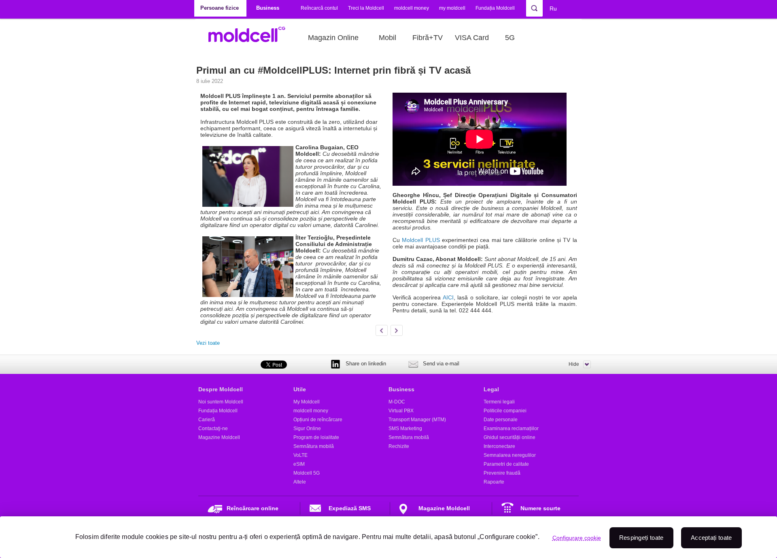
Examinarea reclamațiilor (511, 428)
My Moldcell (306, 402)
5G (510, 38)
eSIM (299, 464)
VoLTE (300, 455)
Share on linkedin (366, 364)
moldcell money (411, 8)
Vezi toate (208, 343)
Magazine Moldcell (219, 437)
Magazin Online (333, 38)
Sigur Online (307, 428)
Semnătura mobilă (313, 446)
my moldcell (452, 8)
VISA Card (472, 38)
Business (401, 389)
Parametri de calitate (506, 464)
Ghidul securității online (509, 437)
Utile (299, 389)
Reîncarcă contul (319, 8)
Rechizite (398, 446)
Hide (574, 364)
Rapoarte (494, 482)
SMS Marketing (405, 428)
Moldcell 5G (306, 473)
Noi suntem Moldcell (220, 402)
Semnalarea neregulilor (510, 455)
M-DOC (396, 402)
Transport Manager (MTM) (417, 419)
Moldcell (251, 38)
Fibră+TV (427, 38)
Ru (553, 8)
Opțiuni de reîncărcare (317, 419)
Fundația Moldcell (495, 8)
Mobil (387, 38)
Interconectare (499, 446)
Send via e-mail (441, 364)
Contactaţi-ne (213, 428)
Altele (299, 482)
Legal (491, 389)
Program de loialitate (316, 437)
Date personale (501, 419)
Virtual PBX (401, 411)
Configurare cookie (576, 538)
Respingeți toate (641, 537)
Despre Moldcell (220, 389)
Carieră (206, 419)
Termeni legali (499, 402)
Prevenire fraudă (502, 473)
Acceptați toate (711, 537)
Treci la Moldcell (366, 8)
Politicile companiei (505, 411)
